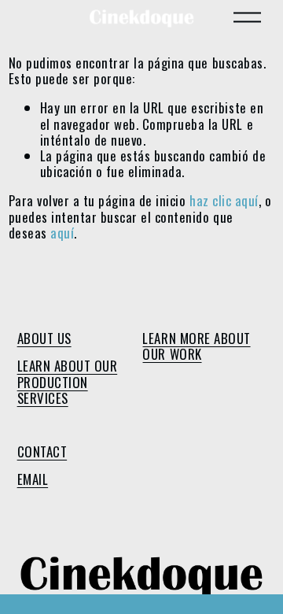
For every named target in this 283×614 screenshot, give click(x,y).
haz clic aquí (224, 200)
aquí (62, 232)
